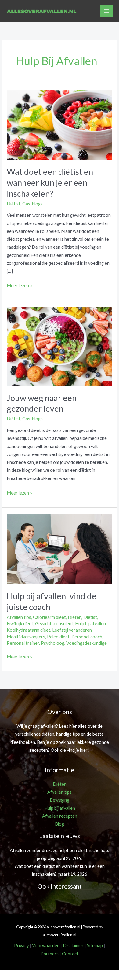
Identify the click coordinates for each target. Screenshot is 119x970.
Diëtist (13, 203)
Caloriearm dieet (49, 617)
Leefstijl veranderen (72, 630)
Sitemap (95, 945)
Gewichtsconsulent (54, 623)
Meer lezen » (19, 285)
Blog (59, 824)
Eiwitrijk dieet (20, 623)
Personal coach (86, 636)
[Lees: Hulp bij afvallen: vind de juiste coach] (59, 548)
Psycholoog (52, 643)
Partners (50, 953)
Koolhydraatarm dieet (28, 630)
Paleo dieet (58, 636)
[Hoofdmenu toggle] (106, 11)
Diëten (74, 617)
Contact (70, 953)
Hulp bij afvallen (90, 623)
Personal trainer (23, 643)
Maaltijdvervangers (26, 636)
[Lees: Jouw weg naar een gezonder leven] (59, 345)
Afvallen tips (19, 617)
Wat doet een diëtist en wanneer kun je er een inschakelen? (50, 182)
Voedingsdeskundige (86, 643)
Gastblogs (32, 203)
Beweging (59, 800)
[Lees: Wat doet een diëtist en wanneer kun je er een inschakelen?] (59, 124)
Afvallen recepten (59, 816)
